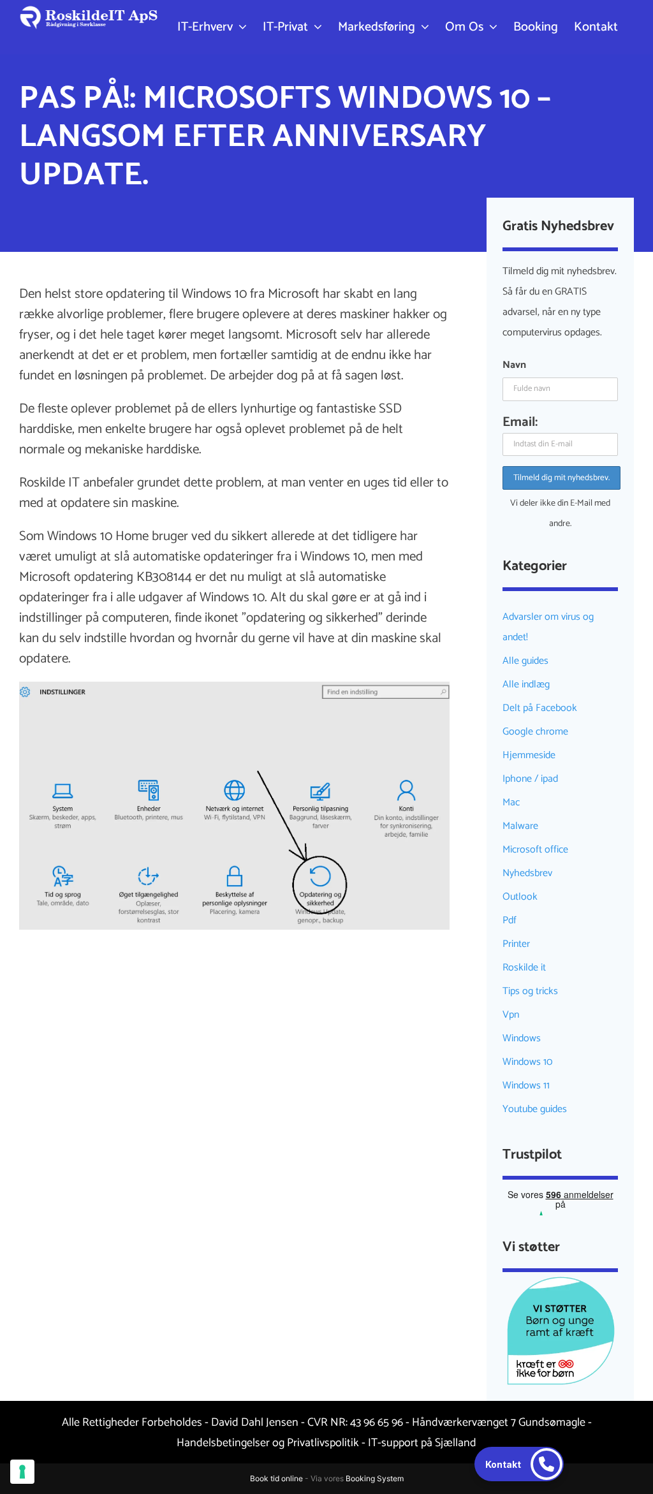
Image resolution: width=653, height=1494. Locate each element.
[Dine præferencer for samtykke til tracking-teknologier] (22, 1472)
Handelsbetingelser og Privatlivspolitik (268, 1443)
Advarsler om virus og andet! (548, 627)
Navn (514, 365)
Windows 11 (526, 1085)
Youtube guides (535, 1109)
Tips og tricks (530, 991)
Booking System (375, 1478)
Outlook (520, 896)
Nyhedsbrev (527, 873)
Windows (522, 1038)
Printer (516, 944)
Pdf (510, 920)
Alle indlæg (526, 684)
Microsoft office (535, 849)
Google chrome (535, 731)
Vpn (511, 1014)
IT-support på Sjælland (422, 1443)
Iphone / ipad (530, 778)
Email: (520, 422)
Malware (520, 826)
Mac (511, 802)
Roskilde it (524, 967)
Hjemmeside (529, 755)
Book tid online (276, 1478)
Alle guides (525, 661)
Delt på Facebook (540, 708)
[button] (519, 1464)
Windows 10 (527, 1062)
